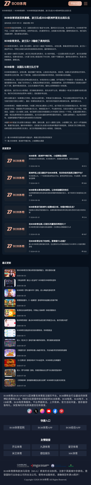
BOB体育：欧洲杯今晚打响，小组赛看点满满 (27, 141)
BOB (6, 46)
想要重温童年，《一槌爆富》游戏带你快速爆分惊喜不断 (37, 300)
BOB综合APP (73, 427)
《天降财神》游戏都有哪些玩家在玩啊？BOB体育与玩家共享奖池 (41, 380)
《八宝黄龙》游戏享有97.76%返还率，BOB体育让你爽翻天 (39, 360)
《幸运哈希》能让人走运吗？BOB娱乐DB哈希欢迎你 (36, 280)
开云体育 (17, 446)
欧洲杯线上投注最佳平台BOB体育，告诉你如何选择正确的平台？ (56, 173)
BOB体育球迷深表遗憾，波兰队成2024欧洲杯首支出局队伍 (49, 11)
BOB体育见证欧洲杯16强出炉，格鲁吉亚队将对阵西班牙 (31, 137)
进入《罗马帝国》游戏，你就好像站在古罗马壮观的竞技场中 (39, 370)
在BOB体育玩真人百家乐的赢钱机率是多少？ (48, 224)
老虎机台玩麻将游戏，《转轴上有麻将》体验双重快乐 (36, 310)
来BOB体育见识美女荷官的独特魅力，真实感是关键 (36, 270)
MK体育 (73, 453)
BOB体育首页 (7, 11)
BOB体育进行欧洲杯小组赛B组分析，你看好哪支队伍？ (52, 207)
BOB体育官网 (17, 427)
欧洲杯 (10, 122)
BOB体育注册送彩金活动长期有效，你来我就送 (34, 330)
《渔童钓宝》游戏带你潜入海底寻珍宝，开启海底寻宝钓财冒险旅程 (42, 350)
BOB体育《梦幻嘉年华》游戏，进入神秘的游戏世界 (36, 290)
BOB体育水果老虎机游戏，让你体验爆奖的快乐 (49, 190)
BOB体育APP (45, 427)
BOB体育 (7, 28)
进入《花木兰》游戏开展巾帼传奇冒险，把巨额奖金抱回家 (38, 340)
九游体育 (45, 446)
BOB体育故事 (20, 11)
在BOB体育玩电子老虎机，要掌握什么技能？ (48, 241)
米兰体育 (17, 453)
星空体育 (73, 446)
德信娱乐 (45, 453)
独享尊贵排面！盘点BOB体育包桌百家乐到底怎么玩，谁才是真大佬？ (43, 320)
